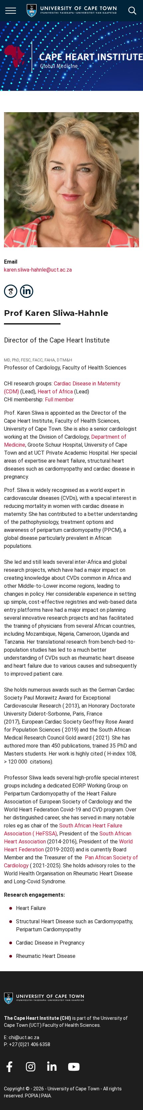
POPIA (31, 1095)
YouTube (74, 1067)
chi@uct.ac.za (24, 1037)
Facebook (9, 1067)
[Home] (44, 997)
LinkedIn (26, 291)
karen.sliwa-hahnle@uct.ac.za (38, 270)
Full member (59, 399)
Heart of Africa (55, 391)
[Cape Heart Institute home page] (73, 56)
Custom (10, 291)
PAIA (46, 1095)
